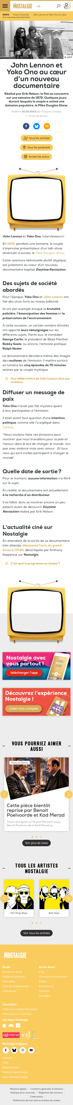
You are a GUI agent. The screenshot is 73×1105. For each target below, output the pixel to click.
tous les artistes (39, 138)
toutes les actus (38, 156)
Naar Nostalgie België (15, 1077)
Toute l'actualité (21, 15)
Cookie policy (36, 1096)
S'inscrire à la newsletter (53, 976)
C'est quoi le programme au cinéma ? (35, 563)
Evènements (46, 986)
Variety (8, 427)
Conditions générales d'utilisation (46, 1089)
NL (38, 6)
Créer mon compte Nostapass (20, 1009)
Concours (44, 991)
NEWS (6, 15)
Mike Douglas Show (49, 253)
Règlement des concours (51, 1092)
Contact (7, 1057)
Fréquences (9, 991)
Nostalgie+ (45, 995)
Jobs (5, 1062)
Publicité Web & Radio (15, 1072)
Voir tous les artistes (36, 933)
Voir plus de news (36, 843)
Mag (41, 971)
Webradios (9, 981)
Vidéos (43, 981)
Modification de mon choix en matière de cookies (36, 1100)
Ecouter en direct (12, 971)
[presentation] (4, 794)
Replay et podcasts (14, 976)
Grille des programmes (16, 986)
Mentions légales (18, 1089)
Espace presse (11, 1067)
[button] (32, 837)
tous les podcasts (38, 147)
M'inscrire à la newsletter (17, 1013)
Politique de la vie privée (23, 1092)
